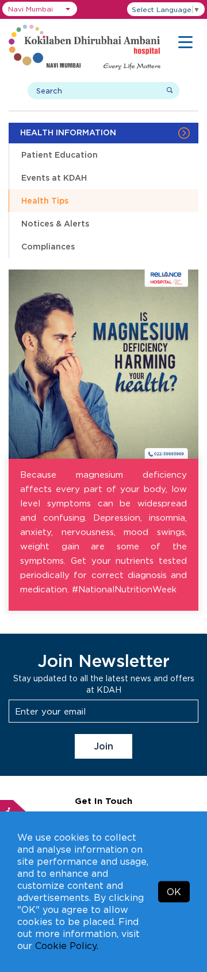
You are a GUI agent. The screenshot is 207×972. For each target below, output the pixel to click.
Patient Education (59, 154)
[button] (39, 9)
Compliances (48, 246)
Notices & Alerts (55, 223)
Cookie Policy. (66, 945)
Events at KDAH (54, 177)
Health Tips (44, 200)
